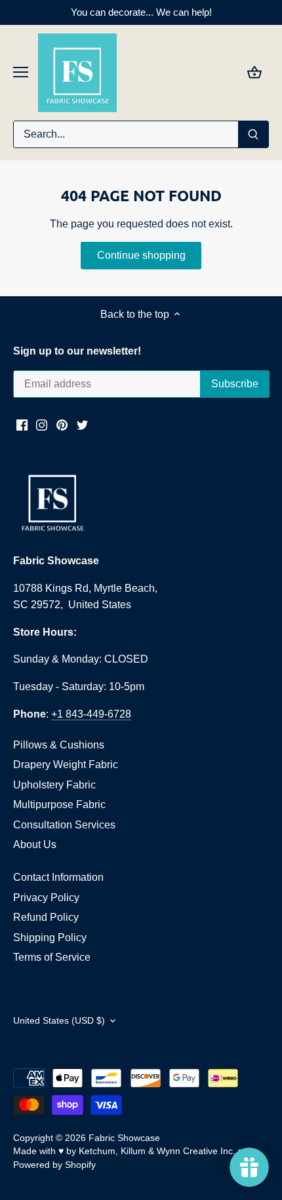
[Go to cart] (254, 72)
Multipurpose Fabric (59, 804)
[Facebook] (22, 424)
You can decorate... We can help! (141, 12)
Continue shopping (141, 255)
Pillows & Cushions (58, 744)
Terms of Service (52, 957)
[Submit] (253, 134)
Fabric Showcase (124, 1137)
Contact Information (58, 877)
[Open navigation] (20, 72)
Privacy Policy (46, 897)
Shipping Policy (50, 937)
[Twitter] (82, 424)
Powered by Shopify (54, 1164)
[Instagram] (41, 424)
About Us (34, 844)
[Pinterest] (62, 424)
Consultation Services (64, 824)
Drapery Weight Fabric (65, 764)
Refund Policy (46, 917)
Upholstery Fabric (54, 784)
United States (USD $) (59, 1020)
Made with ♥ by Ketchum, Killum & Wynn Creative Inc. (124, 1151)
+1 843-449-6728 (91, 714)
